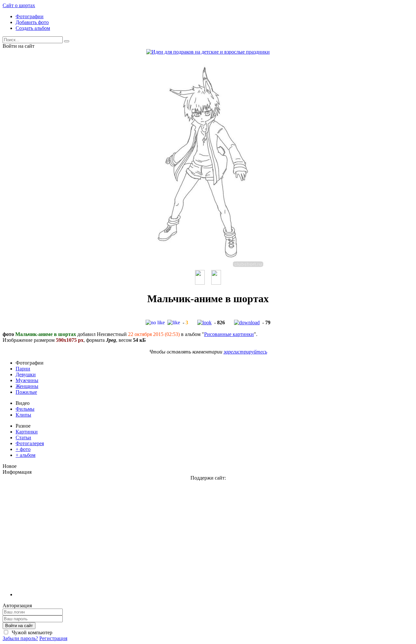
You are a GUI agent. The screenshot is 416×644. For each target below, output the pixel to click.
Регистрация (53, 638)
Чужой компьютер (31, 632)
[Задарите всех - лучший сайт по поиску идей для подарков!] (208, 52)
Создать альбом (33, 28)
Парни (23, 368)
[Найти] (66, 41)
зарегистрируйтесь (245, 351)
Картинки (27, 431)
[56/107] (200, 283)
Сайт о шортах (19, 5)
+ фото (23, 449)
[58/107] (216, 283)
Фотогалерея (30, 443)
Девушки (26, 374)
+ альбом (25, 455)
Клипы (23, 415)
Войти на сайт (19, 625)
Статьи (23, 437)
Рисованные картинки (229, 334)
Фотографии (30, 16)
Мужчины (27, 380)
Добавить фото (32, 22)
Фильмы (25, 409)
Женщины (27, 386)
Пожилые (26, 392)
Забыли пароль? (20, 638)
